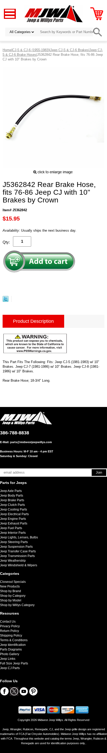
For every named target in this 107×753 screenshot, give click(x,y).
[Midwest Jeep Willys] (53, 13)
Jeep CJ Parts (10, 668)
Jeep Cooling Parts (13, 509)
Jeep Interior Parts (13, 533)
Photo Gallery (9, 654)
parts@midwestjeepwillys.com (31, 442)
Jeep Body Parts (11, 495)
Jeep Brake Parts (12, 500)
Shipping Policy (11, 635)
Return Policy (9, 631)
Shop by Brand (10, 591)
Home (7, 50)
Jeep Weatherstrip (13, 560)
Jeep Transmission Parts (17, 556)
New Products (10, 586)
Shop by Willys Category (17, 605)
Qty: (6, 242)
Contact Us (8, 621)
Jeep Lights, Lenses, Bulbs (19, 537)
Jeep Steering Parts (14, 542)
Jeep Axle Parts (11, 491)
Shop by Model (10, 600)
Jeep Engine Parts (13, 519)
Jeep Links (7, 659)
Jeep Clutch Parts (12, 505)
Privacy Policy (10, 626)
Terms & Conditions (14, 640)
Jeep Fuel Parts (11, 528)
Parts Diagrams (11, 649)
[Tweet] (6, 301)
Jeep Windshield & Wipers (18, 565)
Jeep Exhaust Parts (13, 523)
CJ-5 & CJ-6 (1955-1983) (30, 50)
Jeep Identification (13, 645)
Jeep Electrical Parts (14, 514)
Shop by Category (12, 596)
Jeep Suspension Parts (16, 546)
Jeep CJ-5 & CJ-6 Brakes (69, 50)
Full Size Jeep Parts (14, 663)
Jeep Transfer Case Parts (18, 551)
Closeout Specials (13, 582)
